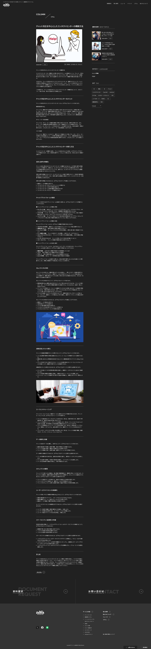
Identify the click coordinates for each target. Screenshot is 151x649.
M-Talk (68, 64)
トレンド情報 (95, 73)
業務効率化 (95, 102)
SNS (102, 102)
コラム (136, 3)
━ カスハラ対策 (86, 625)
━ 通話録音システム (87, 617)
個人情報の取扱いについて (109, 634)
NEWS (103, 99)
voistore (112, 92)
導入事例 (116, 3)
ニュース (123, 3)
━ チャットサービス (87, 614)
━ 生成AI (85, 623)
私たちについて (144, 3)
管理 (99, 89)
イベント (129, 3)
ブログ (45, 64)
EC (108, 99)
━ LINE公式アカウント (88, 634)
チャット (80, 64)
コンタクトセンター (96, 92)
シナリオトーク (74, 64)
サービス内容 (86, 611)
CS (65, 64)
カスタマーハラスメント (103, 95)
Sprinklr (105, 92)
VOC (113, 95)
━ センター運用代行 (87, 627)
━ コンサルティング (87, 630)
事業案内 (109, 3)
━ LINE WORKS (86, 632)
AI (104, 89)
